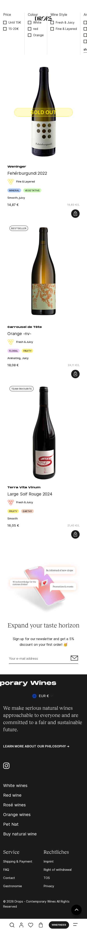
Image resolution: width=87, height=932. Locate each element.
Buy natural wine (20, 833)
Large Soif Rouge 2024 (29, 494)
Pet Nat (11, 824)
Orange (38, 35)
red (35, 29)
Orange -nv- (19, 333)
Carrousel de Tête (24, 327)
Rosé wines (14, 804)
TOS (47, 878)
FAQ (6, 870)
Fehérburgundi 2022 (27, 173)
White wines (15, 785)
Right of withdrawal (58, 870)
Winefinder (59, 924)
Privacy (49, 886)
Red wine (12, 795)
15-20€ (13, 29)
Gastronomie (12, 886)
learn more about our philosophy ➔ (36, 746)
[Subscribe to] (73, 659)
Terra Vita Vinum (24, 487)
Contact (9, 878)
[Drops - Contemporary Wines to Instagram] (6, 766)
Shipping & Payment (17, 861)
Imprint (49, 861)
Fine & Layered (66, 29)
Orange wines (17, 814)
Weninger (16, 166)
